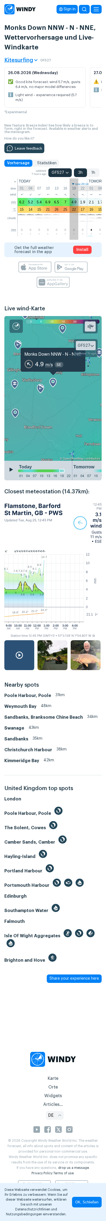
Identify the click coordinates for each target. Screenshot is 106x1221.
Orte (53, 1087)
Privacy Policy (42, 1173)
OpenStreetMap (73, 458)
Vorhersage (18, 163)
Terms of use (63, 1173)
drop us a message (73, 1167)
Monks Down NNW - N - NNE (52, 354)
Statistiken (47, 163)
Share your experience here (74, 978)
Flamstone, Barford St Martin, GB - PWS (33, 509)
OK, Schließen (86, 1202)
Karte (53, 1078)
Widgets (53, 1096)
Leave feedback (28, 148)
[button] (87, 523)
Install (82, 250)
